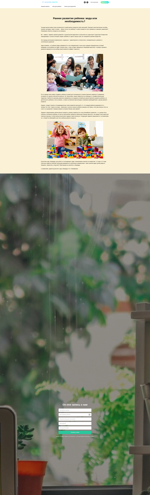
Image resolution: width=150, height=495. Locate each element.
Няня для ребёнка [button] (56, 6)
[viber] (87, 2)
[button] (104, 2)
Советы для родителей (70, 6)
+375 (94, 2)
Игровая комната (45, 6)
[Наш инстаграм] (85, 2)
